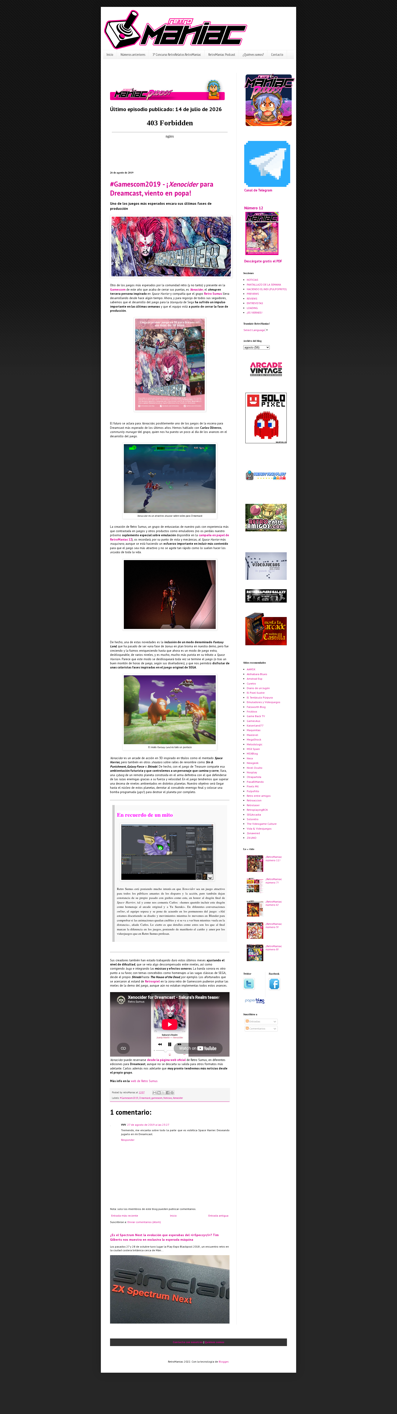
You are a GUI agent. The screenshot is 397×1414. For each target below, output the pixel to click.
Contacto (277, 54)
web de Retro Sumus (144, 1081)
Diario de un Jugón (258, 688)
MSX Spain (253, 749)
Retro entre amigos (259, 795)
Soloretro (252, 819)
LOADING (252, 308)
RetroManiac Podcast (221, 54)
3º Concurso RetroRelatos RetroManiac (177, 54)
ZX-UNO (251, 837)
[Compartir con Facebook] (167, 1092)
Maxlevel (252, 735)
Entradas (254, 1021)
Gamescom (117, 290)
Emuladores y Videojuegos (263, 702)
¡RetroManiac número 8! (274, 947)
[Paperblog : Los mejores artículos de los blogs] (254, 1003)
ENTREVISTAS (255, 303)
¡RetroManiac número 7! (274, 880)
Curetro (251, 683)
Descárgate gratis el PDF (263, 261)
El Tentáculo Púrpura (260, 697)
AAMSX (251, 669)
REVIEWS (252, 298)
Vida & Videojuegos (259, 828)
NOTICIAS (252, 279)
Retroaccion (254, 800)
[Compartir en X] (163, 1092)
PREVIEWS (253, 293)
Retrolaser (253, 805)
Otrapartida (254, 777)
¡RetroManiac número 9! (274, 925)
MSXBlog (252, 753)
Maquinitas (254, 730)
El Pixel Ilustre (256, 692)
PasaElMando (255, 781)
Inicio (110, 54)
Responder (127, 1140)
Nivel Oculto (254, 767)
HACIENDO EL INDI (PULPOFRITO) (267, 289)
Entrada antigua (218, 1215)
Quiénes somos (214, 1342)
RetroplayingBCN (257, 809)
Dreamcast (144, 1098)
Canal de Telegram (258, 190)
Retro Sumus (213, 294)
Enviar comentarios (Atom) (144, 1222)
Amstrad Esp (254, 678)
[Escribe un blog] (159, 1092)
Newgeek (252, 763)
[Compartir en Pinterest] (172, 1092)
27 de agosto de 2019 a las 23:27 (148, 1124)
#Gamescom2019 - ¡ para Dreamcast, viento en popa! (161, 188)
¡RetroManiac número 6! (274, 903)
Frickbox (252, 711)
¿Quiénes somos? (253, 54)
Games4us (253, 721)
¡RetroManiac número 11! (274, 858)
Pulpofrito (253, 791)
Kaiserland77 (255, 725)
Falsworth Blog (256, 707)
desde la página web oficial (166, 1060)
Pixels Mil (253, 786)
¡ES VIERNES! (254, 312)
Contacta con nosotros (188, 1342)
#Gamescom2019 (129, 1098)
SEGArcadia (254, 814)
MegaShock (254, 739)
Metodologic (254, 744)
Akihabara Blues (257, 674)
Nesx (250, 758)
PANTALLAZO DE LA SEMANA (264, 284)
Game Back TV (256, 716)
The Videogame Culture (262, 823)
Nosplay (252, 772)
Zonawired (253, 833)
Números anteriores (133, 54)
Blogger (223, 1361)
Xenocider (196, 290)
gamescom (156, 1098)
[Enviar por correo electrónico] (154, 1092)
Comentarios (257, 1028)
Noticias (167, 1098)
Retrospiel (152, 981)
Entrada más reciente (124, 1215)
